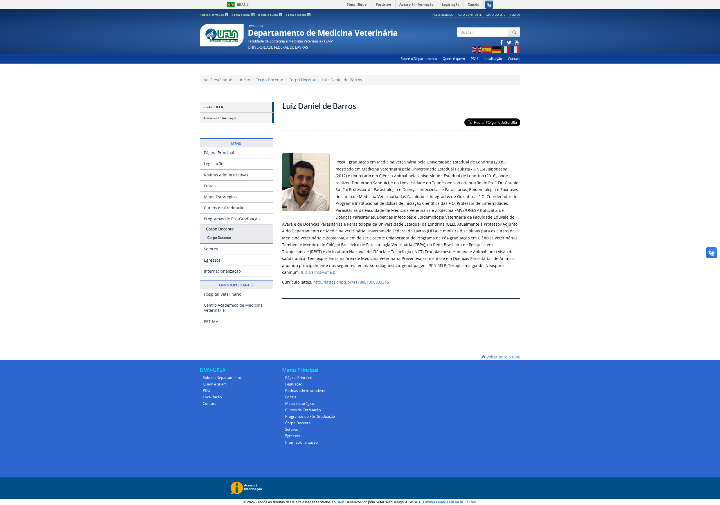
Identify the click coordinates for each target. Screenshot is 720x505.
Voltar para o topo (502, 357)
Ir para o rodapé (297, 14)
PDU (474, 58)
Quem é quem (454, 58)
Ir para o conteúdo (213, 14)
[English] (477, 49)
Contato (514, 58)
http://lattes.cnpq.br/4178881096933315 (351, 282)
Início (245, 79)
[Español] (487, 49)
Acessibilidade (443, 15)
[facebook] (502, 42)
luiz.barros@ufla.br (319, 272)
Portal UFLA (213, 107)
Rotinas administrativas (226, 175)
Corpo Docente (269, 79)
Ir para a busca (269, 14)
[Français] (515, 49)
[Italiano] (506, 49)
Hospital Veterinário (222, 294)
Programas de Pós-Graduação (232, 218)
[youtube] (517, 42)
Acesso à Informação (220, 118)
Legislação (213, 163)
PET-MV (211, 321)
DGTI (417, 502)
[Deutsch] (496, 49)
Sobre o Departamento (419, 58)
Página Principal (219, 152)
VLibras (515, 15)
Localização (493, 58)
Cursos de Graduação (224, 207)
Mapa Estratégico (220, 196)
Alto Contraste (470, 15)
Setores (211, 249)
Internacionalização (222, 271)
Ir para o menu (242, 14)
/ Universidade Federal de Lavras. (449, 502)
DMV (340, 502)
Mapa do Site (495, 15)
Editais (210, 185)
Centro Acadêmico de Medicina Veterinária (233, 307)
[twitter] (510, 42)
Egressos (212, 260)
